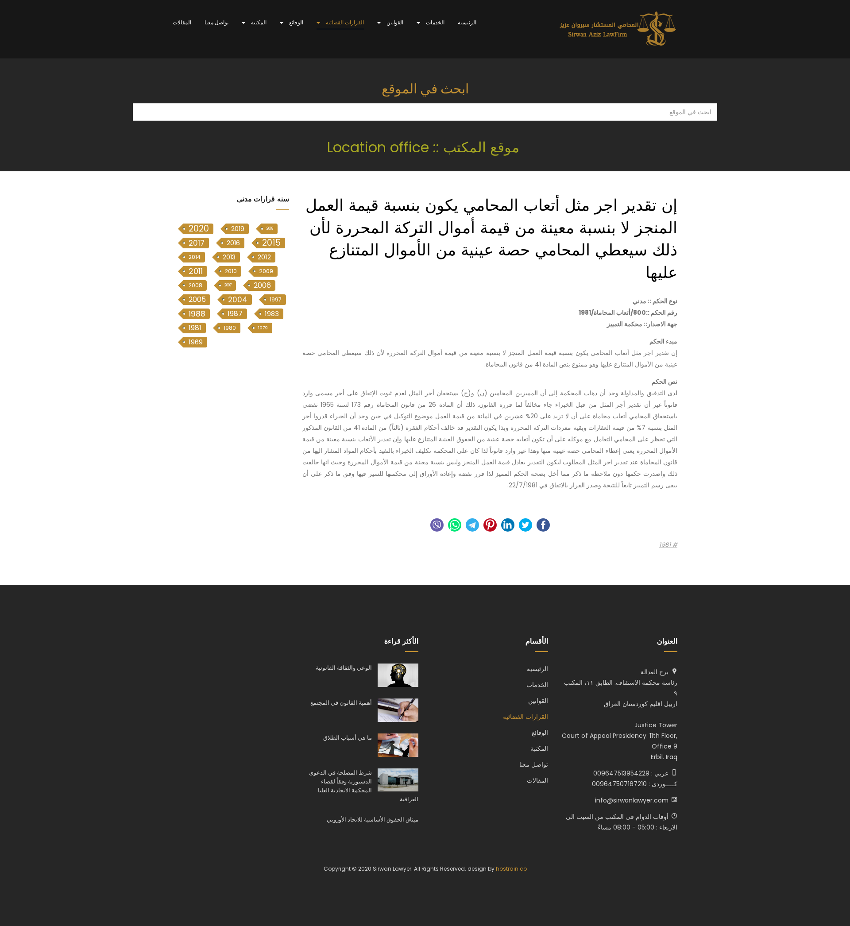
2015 (271, 243)
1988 (197, 314)
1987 (235, 314)
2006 (262, 285)
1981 (665, 545)
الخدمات (434, 22)
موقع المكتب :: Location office (425, 147)
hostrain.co (511, 868)
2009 (266, 271)
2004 (237, 299)
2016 (233, 243)
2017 (197, 243)
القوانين (394, 22)
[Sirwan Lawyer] (618, 29)
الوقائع (295, 22)
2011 (196, 271)
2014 (195, 257)
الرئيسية (467, 22)
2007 (228, 285)
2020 (199, 229)
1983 (272, 313)
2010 (231, 271)
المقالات (182, 22)
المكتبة (258, 22)
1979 (263, 328)
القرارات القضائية (344, 22)
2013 (229, 257)
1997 (276, 299)
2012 (264, 257)
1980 (230, 328)
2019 (237, 228)
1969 (196, 342)
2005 (197, 299)
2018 (270, 228)
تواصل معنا (216, 22)
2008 (195, 285)
